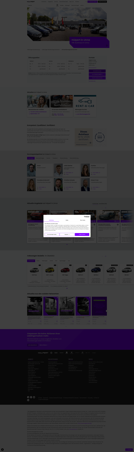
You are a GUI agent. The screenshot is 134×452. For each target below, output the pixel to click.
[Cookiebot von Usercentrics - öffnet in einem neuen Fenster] (84, 217)
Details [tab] (67, 220)
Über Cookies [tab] (82, 220)
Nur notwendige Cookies (51, 234)
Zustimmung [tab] (51, 220)
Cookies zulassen (82, 234)
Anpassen (66, 234)
